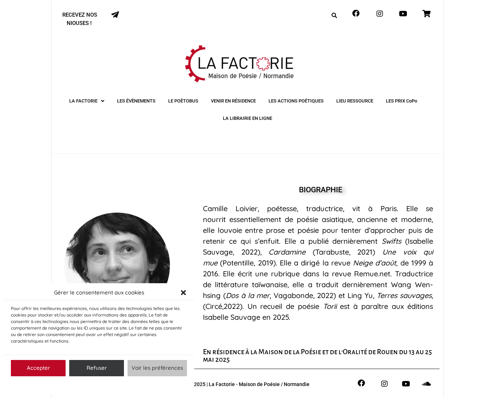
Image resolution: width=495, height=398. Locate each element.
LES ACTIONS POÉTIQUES (296, 101)
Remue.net (372, 273)
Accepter (38, 367)
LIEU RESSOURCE (354, 101)
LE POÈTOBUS (183, 101)
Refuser (97, 367)
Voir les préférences (157, 367)
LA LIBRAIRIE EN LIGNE (247, 118)
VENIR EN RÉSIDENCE (233, 101)
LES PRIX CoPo (401, 101)
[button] (183, 292)
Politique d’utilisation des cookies (95, 385)
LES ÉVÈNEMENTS (136, 101)
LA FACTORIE (83, 101)
